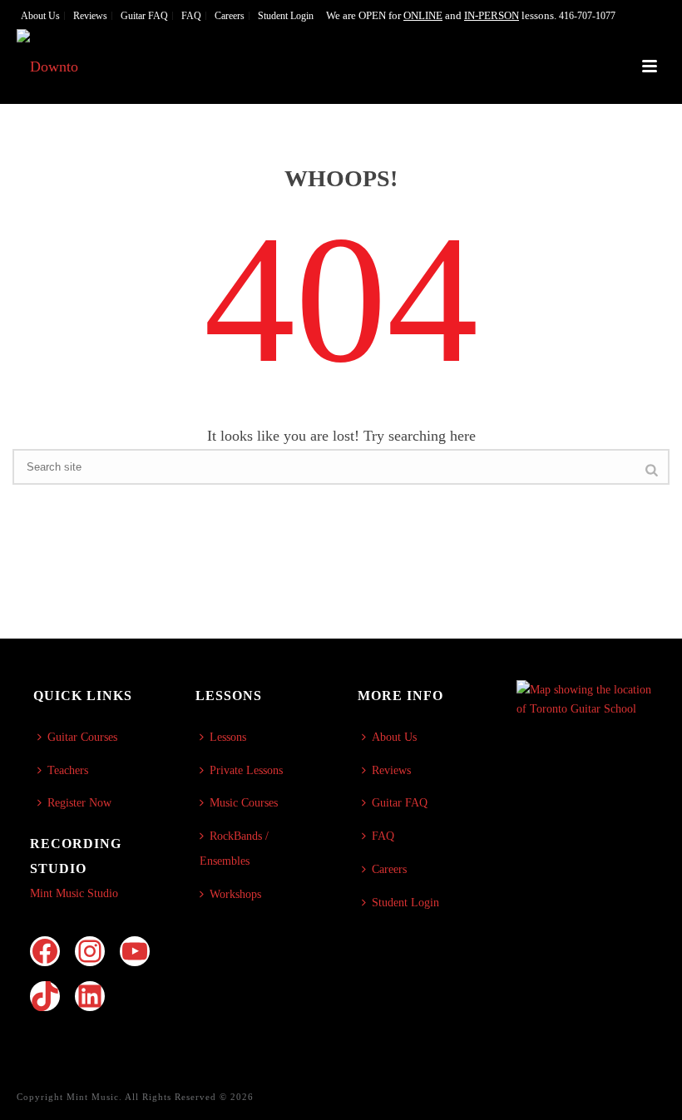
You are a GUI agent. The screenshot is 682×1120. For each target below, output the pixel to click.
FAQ (383, 836)
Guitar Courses (82, 737)
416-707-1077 (587, 16)
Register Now (79, 803)
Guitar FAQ (399, 803)
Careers (389, 869)
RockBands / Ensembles (234, 848)
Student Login (405, 902)
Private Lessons (246, 770)
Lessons (228, 737)
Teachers (67, 770)
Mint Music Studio (74, 893)
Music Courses (244, 803)
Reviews (391, 770)
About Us (394, 737)
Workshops (235, 894)
